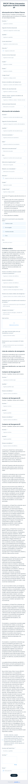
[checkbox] (2, 740)
